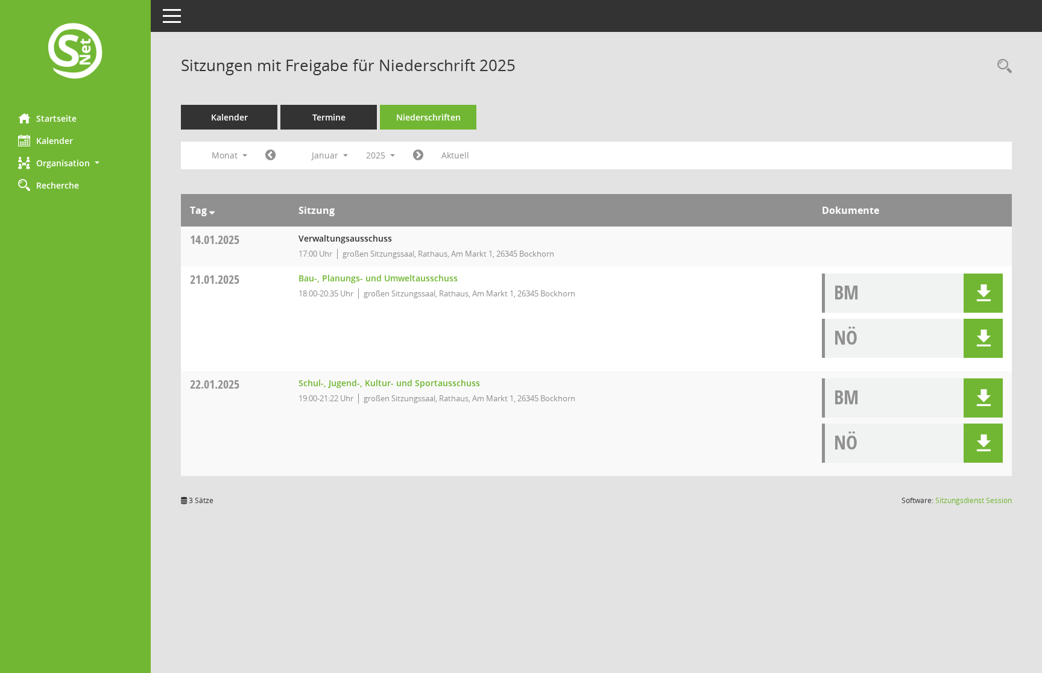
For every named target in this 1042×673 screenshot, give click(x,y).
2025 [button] (377, 155)
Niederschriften (428, 117)
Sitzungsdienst (973, 500)
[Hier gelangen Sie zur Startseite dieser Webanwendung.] (75, 52)
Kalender (54, 140)
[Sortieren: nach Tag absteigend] (212, 210)
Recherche (57, 185)
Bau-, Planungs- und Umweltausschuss (378, 278)
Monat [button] (226, 155)
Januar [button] (326, 155)
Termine (329, 117)
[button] (75, 163)
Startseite (56, 118)
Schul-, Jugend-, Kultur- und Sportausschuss (389, 383)
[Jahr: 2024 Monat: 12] (270, 155)
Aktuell (455, 155)
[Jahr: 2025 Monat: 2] (418, 155)
